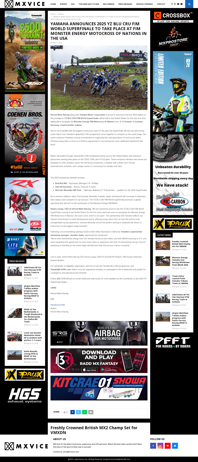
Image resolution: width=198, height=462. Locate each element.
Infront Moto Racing (59, 293)
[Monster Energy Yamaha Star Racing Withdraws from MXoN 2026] (163, 261)
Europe (63, 4)
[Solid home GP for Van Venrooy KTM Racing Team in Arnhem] (14, 271)
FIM (52, 299)
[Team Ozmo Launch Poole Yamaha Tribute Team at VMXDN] (163, 280)
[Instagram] (175, 4)
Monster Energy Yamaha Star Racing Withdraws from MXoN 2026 (181, 261)
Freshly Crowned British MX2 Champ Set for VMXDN (181, 244)
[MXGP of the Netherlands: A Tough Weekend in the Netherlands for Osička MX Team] (14, 313)
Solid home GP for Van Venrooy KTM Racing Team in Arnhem (32, 271)
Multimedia (108, 4)
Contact (161, 4)
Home (53, 4)
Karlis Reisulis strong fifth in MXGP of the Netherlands (31, 355)
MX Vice (127, 459)
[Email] (182, 4)
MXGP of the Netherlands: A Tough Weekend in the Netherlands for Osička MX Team (33, 315)
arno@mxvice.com (71, 452)
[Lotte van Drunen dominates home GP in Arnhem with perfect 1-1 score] (14, 336)
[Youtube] (178, 4)
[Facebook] (172, 4)
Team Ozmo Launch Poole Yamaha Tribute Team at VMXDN (180, 280)
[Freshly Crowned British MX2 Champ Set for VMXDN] (163, 245)
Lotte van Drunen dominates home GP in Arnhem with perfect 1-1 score (33, 336)
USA (72, 4)
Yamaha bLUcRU (58, 305)
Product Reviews (144, 4)
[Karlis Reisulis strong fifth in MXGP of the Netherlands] (14, 355)
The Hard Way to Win (89, 4)
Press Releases (125, 4)
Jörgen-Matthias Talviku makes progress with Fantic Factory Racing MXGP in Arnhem (32, 292)
